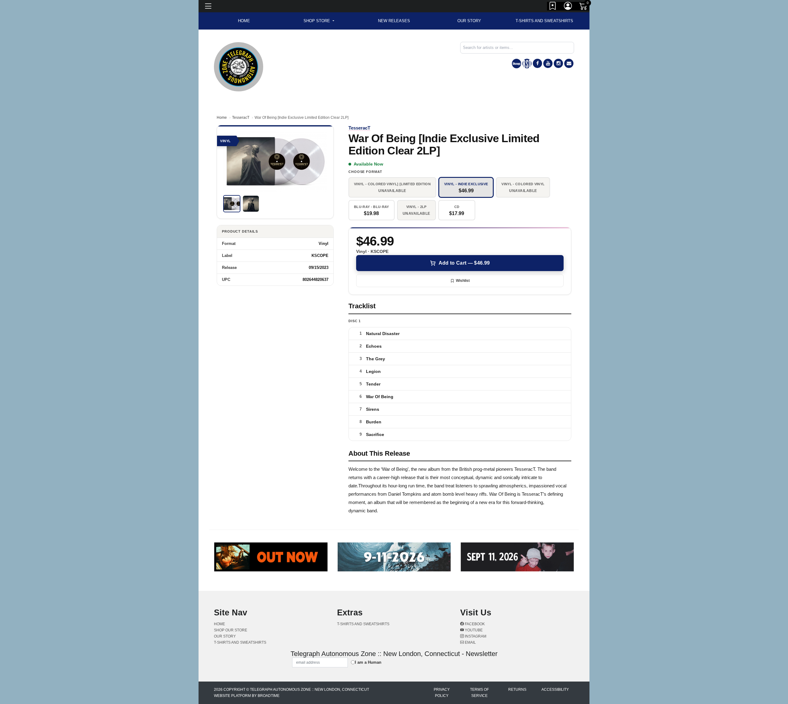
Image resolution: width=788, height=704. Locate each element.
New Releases (394, 20)
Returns (517, 689)
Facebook (474, 624)
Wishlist (463, 280)
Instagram (475, 636)
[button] (319, 20)
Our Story (469, 20)
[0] (583, 7)
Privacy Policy (442, 692)
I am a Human (368, 662)
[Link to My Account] (568, 7)
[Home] (238, 66)
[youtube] (548, 63)
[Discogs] (516, 63)
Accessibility (555, 689)
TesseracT (240, 117)
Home (222, 117)
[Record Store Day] (527, 63)
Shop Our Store (230, 630)
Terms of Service (479, 692)
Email (470, 642)
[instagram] (558, 63)
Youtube (473, 630)
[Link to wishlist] (553, 7)
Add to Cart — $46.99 (464, 263)
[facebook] (537, 63)
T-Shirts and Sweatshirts (544, 20)
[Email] (569, 63)
